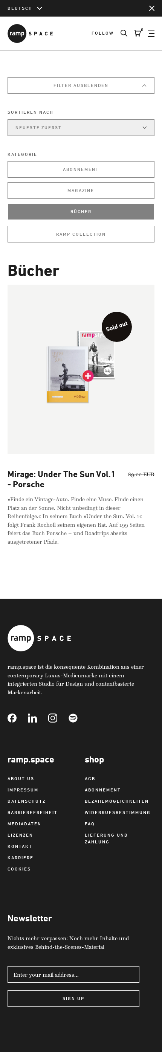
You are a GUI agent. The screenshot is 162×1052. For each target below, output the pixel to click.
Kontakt (20, 846)
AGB (90, 778)
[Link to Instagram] (58, 718)
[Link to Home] (30, 33)
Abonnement (81, 169)
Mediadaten (24, 823)
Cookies (19, 869)
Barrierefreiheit (33, 812)
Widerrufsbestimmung (118, 812)
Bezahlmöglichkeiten (117, 801)
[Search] (120, 33)
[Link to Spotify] (79, 718)
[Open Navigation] (151, 33)
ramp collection (81, 234)
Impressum (23, 790)
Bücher (81, 211)
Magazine (80, 190)
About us (21, 778)
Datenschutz (27, 801)
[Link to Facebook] (18, 718)
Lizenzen (20, 835)
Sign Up (73, 998)
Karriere (21, 857)
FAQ (90, 823)
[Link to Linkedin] (38, 718)
